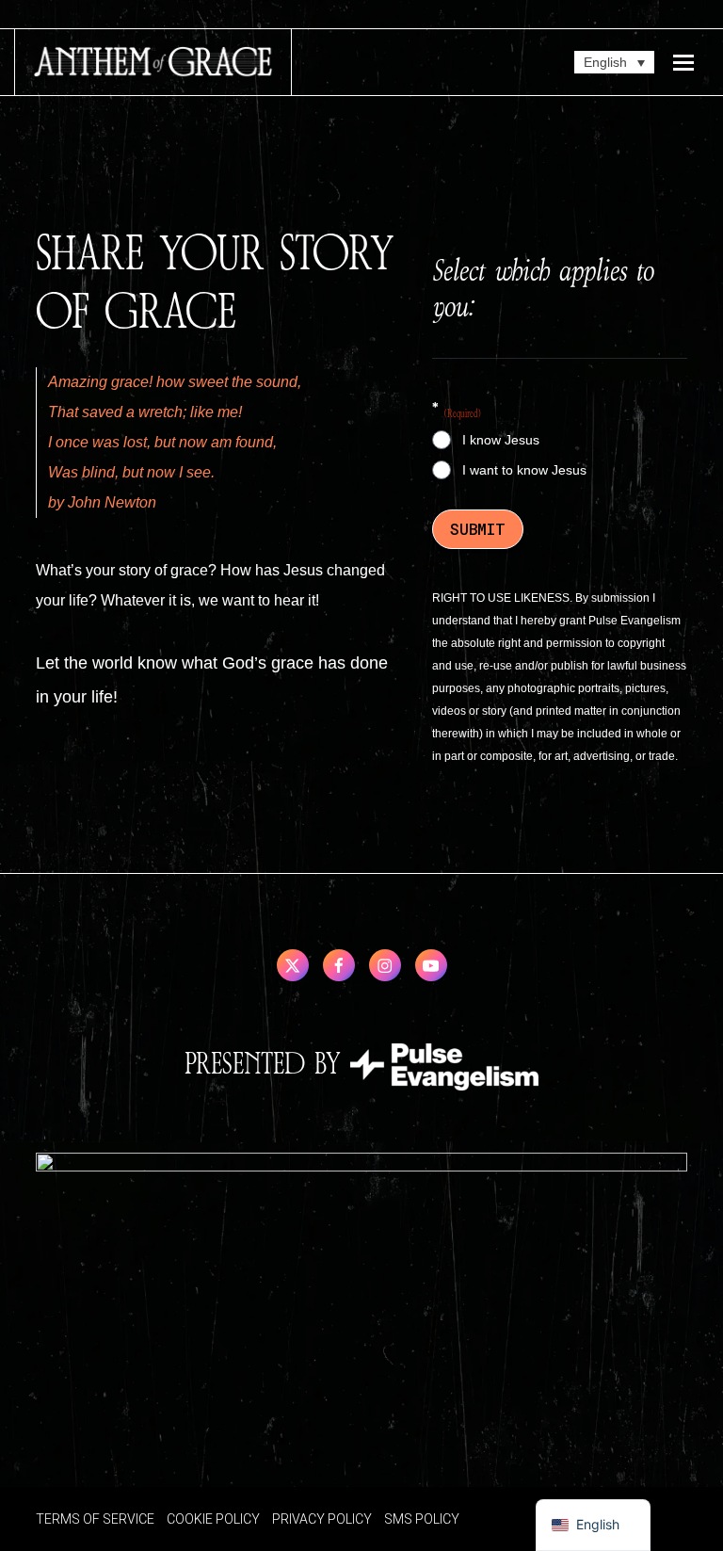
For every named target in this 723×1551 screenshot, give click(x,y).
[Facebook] (339, 965)
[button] (683, 63)
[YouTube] (431, 965)
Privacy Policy (322, 1519)
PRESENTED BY (267, 1065)
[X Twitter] (293, 965)
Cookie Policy (213, 1519)
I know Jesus (500, 439)
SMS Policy (421, 1519)
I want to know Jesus (524, 469)
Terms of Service (95, 1519)
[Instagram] (385, 965)
